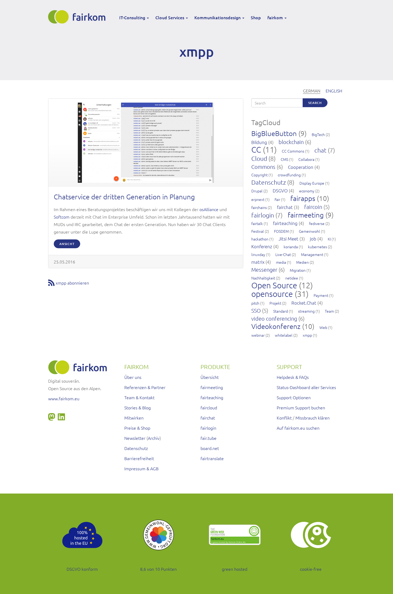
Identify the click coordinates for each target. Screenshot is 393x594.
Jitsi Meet (288, 239)
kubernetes (317, 246)
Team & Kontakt (139, 397)
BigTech (318, 134)
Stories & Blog (137, 407)
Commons (263, 167)
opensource (272, 294)
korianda (291, 246)
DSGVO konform (82, 569)
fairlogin (262, 215)
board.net (210, 448)
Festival (257, 231)
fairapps (302, 198)
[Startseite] (78, 17)
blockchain (291, 142)
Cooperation (300, 167)
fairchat (285, 207)
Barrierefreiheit (139, 458)
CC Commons (293, 151)
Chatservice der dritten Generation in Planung (124, 196)
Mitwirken (134, 418)
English (334, 91)
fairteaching (285, 223)
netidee (291, 278)
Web (323, 327)
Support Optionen (294, 397)
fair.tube (209, 438)
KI (329, 239)
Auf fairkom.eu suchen (298, 428)
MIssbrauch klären (312, 418)
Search (315, 102)
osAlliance (208, 209)
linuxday (258, 254)
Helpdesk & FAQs (293, 377)
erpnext (257, 199)
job (313, 239)
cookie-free (311, 569)
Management (312, 254)
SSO (256, 310)
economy (306, 190)
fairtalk (257, 223)
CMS (284, 159)
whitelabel (283, 335)
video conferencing (274, 318)
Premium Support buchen (301, 407)
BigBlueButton (274, 133)
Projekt (275, 303)
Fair (277, 199)
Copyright (259, 174)
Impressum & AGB (141, 468)
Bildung (259, 142)
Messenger (264, 269)
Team (329, 311)
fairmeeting (306, 215)
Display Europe (311, 183)
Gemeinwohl (309, 231)
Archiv (154, 438)
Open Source (274, 285)
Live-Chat (283, 254)
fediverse (317, 223)
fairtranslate (212, 458)
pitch (255, 303)
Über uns (132, 377)
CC (256, 149)
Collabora (306, 159)
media (281, 262)
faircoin (313, 207)
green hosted (234, 569)
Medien (302, 262)
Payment (321, 295)
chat (320, 150)
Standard (280, 311)
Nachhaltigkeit (263, 278)
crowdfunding (289, 174)
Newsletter (134, 438)
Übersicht (210, 377)
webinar (258, 335)
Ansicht (67, 244)
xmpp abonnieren (72, 283)
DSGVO (280, 190)
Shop (256, 17)
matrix (257, 262)
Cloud (259, 158)
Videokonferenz (275, 326)
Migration (298, 270)
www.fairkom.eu (63, 398)
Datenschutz (268, 182)
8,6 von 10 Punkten (158, 569)
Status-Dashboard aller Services (306, 387)
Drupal (257, 190)
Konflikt (284, 418)
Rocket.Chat (303, 303)
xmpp (307, 335)
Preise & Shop (137, 428)
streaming (306, 311)
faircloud (209, 407)
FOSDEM (281, 231)
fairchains (259, 207)
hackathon (259, 239)
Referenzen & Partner (144, 387)
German (311, 91)
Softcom (62, 217)
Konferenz (261, 246)
